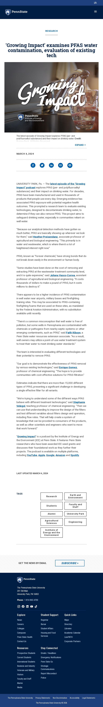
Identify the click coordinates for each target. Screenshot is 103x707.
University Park (75, 513)
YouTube (32, 455)
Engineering (75, 522)
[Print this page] (69, 165)
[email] (60, 165)
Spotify (75, 455)
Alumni (51, 513)
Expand (79, 145)
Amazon (60, 455)
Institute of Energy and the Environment (51, 532)
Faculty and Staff (75, 505)
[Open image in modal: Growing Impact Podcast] (51, 97)
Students (51, 505)
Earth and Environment (75, 496)
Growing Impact (26, 436)
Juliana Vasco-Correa (62, 275)
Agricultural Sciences (51, 521)
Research (51, 31)
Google (50, 455)
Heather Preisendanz (45, 236)
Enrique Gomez (68, 367)
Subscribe (68, 563)
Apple (41, 455)
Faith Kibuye (73, 332)
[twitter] (42, 165)
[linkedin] (51, 165)
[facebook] (33, 165)
